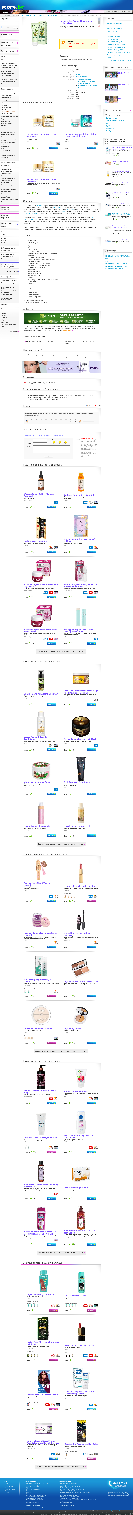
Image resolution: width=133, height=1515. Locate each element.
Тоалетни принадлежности (9, 199)
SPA (107, 124)
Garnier (78, 74)
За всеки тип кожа (7, 113)
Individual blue (110, 129)
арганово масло (58, 207)
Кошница (7, 1488)
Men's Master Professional (8, 324)
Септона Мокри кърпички (9, 280)
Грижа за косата (6, 169)
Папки (109, 57)
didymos (108, 130)
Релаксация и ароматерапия (5, 196)
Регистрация (8, 1490)
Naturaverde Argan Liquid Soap (68, 1483)
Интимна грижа (6, 191)
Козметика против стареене (9, 116)
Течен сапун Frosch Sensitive (67, 1505)
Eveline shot (109, 125)
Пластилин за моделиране (116, 47)
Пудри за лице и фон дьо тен (8, 68)
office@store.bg (125, 1495)
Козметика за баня (6, 171)
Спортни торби (112, 31)
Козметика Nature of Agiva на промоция (9, 291)
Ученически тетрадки (114, 42)
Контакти (7, 1485)
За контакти (128, 1)
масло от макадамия (112, 119)
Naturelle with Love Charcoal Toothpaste (70, 1496)
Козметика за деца (7, 256)
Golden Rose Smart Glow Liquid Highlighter (71, 1504)
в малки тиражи (35, 1501)
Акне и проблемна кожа (8, 132)
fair (107, 127)
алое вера (70, 209)
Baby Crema (4, 320)
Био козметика (5, 153)
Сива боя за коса (6, 285)
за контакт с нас (122, 1492)
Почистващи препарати (32, 1486)
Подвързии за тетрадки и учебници (119, 60)
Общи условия (114, 1510)
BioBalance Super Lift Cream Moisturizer (70, 1488)
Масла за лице (5, 128)
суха (91, 217)
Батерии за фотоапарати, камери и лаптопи (37, 1507)
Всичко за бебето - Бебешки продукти (36, 1495)
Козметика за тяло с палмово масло (7, 298)
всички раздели (7, 27)
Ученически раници (114, 26)
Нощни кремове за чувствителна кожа (89, 89)
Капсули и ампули (6, 123)
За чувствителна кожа (51, 15)
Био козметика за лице (84, 80)
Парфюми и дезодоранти (9, 185)
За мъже (3, 148)
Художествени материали (33, 1489)
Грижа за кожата (6, 173)
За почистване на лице (8, 93)
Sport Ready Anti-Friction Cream (115, 120)
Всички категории (12, 271)
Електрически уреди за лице (8, 143)
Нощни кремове (39, 15)
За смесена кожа (7, 107)
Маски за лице (5, 121)
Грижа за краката (6, 180)
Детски (30, 1493)
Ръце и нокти (5, 182)
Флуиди (3, 125)
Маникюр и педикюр (7, 73)
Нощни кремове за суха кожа (86, 83)
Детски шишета (112, 39)
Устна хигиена (5, 194)
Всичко (34, 1499)
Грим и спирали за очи (8, 63)
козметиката (118, 110)
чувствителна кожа (30, 219)
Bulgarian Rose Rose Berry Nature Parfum (71, 1501)
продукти (32, 1490)
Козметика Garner (121, 267)
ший (63, 211)
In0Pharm (109, 122)
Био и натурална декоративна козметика (8, 76)
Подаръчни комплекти (8, 202)
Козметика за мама (7, 259)
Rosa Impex (4, 311)
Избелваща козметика (8, 134)
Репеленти (4, 187)
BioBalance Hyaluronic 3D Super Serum (70, 1486)
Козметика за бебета (7, 254)
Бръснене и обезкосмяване (9, 189)
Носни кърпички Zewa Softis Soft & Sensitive (72, 1485)
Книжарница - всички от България (37, 1483)
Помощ (7, 1492)
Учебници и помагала (114, 23)
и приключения (33, 1502)
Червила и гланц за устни (9, 65)
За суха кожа (5, 105)
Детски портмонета (113, 34)
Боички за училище (113, 55)
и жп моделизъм (34, 1498)
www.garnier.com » (81, 76)
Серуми (3, 119)
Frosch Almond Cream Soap (67, 1502)
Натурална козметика (8, 155)
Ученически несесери (114, 28)
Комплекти (4, 157)
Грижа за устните (6, 137)
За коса (3, 243)
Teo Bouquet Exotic (65, 1493)
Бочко (3, 329)
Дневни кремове (6, 97)
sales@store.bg (124, 1494)
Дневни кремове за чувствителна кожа (116, 264)
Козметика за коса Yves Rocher (8, 287)
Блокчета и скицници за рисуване (118, 52)
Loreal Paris (4, 322)
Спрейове (4, 130)
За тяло (3, 240)
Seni (2, 309)
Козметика (7, 12)
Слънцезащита (5, 151)
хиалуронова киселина (32, 213)
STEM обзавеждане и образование (35, 1496)
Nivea (2, 327)
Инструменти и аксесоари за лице (9, 139)
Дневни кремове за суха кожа (86, 81)
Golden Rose (4, 318)
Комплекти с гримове (7, 84)
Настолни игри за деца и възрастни (35, 1485)
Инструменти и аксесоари (9, 79)
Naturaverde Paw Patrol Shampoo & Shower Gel (72, 1489)
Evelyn (108, 117)
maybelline (109, 132)
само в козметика (7, 29)
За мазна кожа (6, 109)
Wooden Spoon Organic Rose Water (69, 1498)
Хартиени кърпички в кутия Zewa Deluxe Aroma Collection (75, 1492)
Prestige (3, 313)
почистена (60, 355)
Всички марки (14, 331)
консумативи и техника (34, 1488)
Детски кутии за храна (114, 36)
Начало (7, 1483)
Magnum (3, 315)
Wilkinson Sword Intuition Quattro (69, 1490)
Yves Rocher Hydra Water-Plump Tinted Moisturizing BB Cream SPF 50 (78, 1499)
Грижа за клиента (118, 1)
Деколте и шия (5, 146)
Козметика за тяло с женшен (7, 295)
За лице (3, 238)
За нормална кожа (7, 103)
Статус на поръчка (10, 1489)
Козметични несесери (8, 81)
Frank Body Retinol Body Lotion (68, 1495)
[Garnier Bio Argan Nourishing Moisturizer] (39, 33)
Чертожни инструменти (115, 50)
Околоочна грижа (6, 95)
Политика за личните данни (126, 1510)
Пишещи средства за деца (116, 44)
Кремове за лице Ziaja (8, 283)
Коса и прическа (6, 71)
